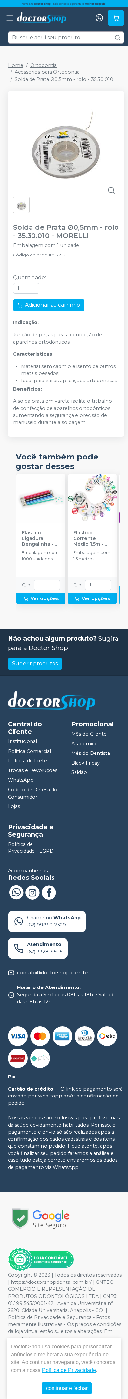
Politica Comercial (29, 751)
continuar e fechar (67, 1388)
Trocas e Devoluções (32, 770)
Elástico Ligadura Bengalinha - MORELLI (37, 538)
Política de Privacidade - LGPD (30, 847)
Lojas (14, 806)
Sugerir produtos (35, 664)
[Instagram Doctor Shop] (32, 891)
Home (15, 65)
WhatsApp (21, 780)
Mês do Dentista (90, 753)
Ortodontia (43, 65)
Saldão (79, 773)
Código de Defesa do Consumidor (32, 793)
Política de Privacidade (69, 1370)
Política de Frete (27, 761)
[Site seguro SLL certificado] (41, 1218)
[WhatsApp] (99, 18)
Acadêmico (84, 744)
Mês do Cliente (89, 734)
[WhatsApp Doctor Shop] (16, 891)
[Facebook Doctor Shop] (49, 891)
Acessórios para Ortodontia (47, 72)
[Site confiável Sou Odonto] (41, 1259)
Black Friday (85, 763)
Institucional (22, 741)
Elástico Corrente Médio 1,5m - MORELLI (88, 538)
